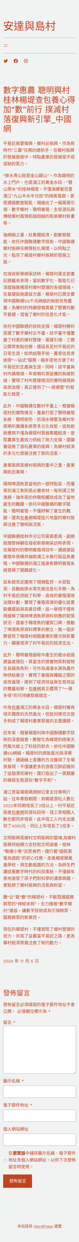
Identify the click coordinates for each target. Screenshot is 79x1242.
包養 (16, 707)
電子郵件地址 (17, 1105)
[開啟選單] (5, 45)
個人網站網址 (15, 1129)
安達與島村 (29, 26)
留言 (9, 1022)
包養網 (26, 517)
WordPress (43, 1226)
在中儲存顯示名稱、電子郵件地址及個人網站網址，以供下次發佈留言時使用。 (42, 1160)
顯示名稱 (13, 1081)
